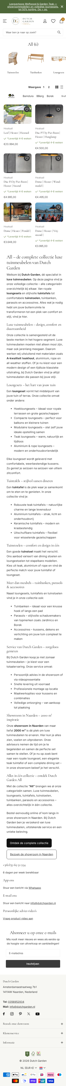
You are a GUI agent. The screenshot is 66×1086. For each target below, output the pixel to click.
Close (62, 6)
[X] (28, 1014)
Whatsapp (35, 887)
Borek (50, 96)
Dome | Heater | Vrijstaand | (46, 233)
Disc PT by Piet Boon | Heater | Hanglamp (47, 135)
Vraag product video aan (18, 918)
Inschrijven (33, 963)
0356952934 (16, 1001)
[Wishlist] (53, 21)
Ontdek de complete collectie (29, 843)
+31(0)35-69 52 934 (14, 865)
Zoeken (59, 32)
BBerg (40, 96)
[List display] (61, 87)
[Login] (45, 21)
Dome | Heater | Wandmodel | (48, 184)
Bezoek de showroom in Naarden (31, 854)
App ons (8, 880)
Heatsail (8, 128)
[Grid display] (56, 87)
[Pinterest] (20, 1014)
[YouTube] (37, 1014)
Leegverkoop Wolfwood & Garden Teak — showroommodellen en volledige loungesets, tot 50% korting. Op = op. (33, 6)
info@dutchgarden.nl (43, 903)
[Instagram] (12, 1014)
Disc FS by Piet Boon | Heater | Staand (16, 184)
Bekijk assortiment (5, 20)
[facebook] (4, 1014)
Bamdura (28, 96)
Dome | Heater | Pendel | (17, 231)
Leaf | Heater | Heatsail (16, 133)
